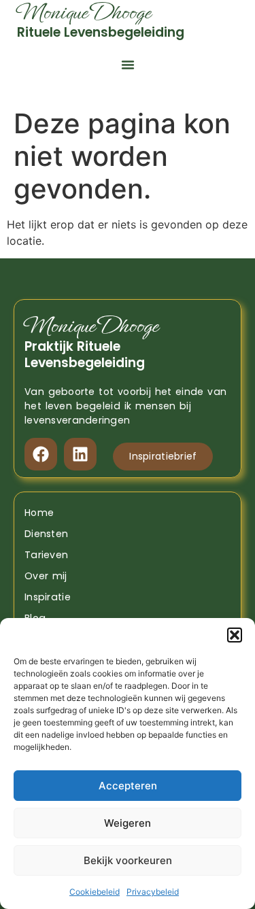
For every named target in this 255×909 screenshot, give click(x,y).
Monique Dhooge (91, 325)
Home (39, 512)
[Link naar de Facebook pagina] (40, 454)
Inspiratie (47, 597)
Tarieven (46, 555)
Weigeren (127, 823)
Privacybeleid (152, 892)
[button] (234, 635)
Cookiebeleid (94, 892)
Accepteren (128, 785)
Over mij (45, 576)
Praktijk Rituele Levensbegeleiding (84, 354)
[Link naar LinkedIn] (80, 454)
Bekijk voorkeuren (128, 860)
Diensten (46, 534)
